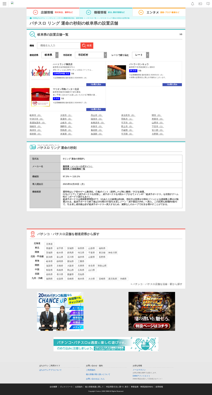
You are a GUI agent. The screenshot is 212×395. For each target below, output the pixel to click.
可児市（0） (127, 123)
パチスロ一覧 (91, 18)
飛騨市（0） (66, 126)
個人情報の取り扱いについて (98, 374)
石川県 (70, 257)
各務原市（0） (98, 123)
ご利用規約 (90, 370)
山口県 (91, 270)
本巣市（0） (97, 126)
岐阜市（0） (36, 115)
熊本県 (81, 278)
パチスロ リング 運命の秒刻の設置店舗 (114, 18)
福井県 (81, 257)
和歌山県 (102, 265)
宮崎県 (102, 278)
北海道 (49, 244)
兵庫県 (81, 265)
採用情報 (159, 387)
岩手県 (60, 248)
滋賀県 (49, 265)
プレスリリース (66, 387)
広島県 (81, 270)
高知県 (81, 274)
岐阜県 (49, 261)
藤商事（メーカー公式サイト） (78, 166)
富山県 (60, 257)
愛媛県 (70, 274)
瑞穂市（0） (36, 126)
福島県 (102, 248)
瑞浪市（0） (97, 119)
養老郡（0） (97, 130)
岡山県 (70, 270)
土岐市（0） (66, 123)
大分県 (91, 278)
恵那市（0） (158, 119)
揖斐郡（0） (36, 134)
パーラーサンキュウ (139, 64)
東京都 (102, 252)
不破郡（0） (127, 130)
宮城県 (70, 248)
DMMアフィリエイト (141, 376)
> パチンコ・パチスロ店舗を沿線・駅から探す (156, 284)
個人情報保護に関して (94, 387)
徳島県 (49, 274)
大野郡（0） (158, 134)
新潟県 (49, 257)
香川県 (60, 274)
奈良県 (91, 265)
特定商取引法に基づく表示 (117, 387)
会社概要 (53, 387)
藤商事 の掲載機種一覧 (74, 169)
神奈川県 (112, 252)
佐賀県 (60, 278)
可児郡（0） (127, 134)
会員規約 (79, 387)
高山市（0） (97, 115)
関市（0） (157, 115)
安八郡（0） (158, 130)
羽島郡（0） (66, 130)
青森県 (49, 248)
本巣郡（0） (66, 134)
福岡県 (49, 278)
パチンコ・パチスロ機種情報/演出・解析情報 (65, 18)
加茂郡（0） (97, 134)
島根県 (60, 270)
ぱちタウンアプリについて (50, 370)
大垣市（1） (66, 115)
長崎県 (70, 278)
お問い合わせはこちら (95, 379)
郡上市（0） (127, 126)
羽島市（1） (127, 119)
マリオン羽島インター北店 (66, 89)
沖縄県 (123, 278)
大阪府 (70, 265)
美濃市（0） (66, 119)
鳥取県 (49, 270)
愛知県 (70, 261)
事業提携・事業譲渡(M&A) (142, 387)
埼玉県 (81, 252)
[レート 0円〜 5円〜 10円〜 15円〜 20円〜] (140, 55)
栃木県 (60, 252)
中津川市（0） (37, 119)
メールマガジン (139, 370)
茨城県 (49, 252)
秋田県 (81, 248)
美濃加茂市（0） (38, 123)
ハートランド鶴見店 (62, 64)
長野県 (102, 257)
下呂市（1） (158, 126)
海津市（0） (36, 130)
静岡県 (60, 261)
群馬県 (70, 252)
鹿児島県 (112, 278)
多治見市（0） (128, 115)
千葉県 (91, 252)
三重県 (81, 261)
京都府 (60, 265)
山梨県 (91, 257)
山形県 (91, 248)
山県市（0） (158, 123)
